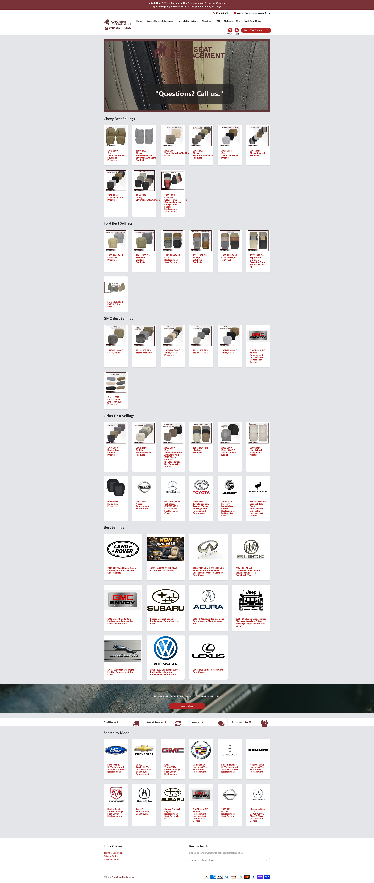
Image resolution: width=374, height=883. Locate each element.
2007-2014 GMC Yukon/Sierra (229, 351)
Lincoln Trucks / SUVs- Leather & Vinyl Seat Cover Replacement (229, 768)
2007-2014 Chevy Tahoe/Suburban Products (229, 154)
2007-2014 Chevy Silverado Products (258, 153)
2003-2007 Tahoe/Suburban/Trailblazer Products (178, 153)
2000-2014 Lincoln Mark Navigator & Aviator (256, 451)
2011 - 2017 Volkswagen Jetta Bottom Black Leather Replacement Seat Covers (165, 672)
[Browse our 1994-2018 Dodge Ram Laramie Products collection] (116, 433)
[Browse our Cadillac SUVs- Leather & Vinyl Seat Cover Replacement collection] (201, 750)
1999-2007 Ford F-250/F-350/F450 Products (200, 258)
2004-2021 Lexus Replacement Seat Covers (208, 670)
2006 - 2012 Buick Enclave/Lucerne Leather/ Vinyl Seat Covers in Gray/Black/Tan (249, 571)
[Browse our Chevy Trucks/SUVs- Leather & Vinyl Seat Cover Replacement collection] (144, 746)
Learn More (187, 705)
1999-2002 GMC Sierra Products (144, 351)
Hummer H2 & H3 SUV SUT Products (114, 503)
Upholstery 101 (232, 21)
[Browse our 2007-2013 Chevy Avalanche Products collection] (116, 180)
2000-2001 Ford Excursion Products (115, 257)
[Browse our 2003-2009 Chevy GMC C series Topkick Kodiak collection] (230, 433)
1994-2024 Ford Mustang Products (200, 450)
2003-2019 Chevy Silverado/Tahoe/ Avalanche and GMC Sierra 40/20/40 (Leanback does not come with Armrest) (173, 457)
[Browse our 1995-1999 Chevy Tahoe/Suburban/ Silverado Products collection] (116, 136)
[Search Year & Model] (268, 30)
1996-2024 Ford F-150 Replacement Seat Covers (172, 258)
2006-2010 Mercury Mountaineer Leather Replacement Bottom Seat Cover (228, 508)
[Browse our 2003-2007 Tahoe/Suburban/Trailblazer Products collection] (173, 136)
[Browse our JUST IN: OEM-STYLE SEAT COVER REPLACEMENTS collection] (165, 546)
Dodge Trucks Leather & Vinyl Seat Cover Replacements (115, 812)
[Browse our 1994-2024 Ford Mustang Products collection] (201, 433)
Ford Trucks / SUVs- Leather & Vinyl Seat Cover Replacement (115, 768)
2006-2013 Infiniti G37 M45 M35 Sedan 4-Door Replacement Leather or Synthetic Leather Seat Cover (208, 571)
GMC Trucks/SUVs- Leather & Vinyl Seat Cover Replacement (172, 769)
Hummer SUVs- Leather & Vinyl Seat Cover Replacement (257, 768)
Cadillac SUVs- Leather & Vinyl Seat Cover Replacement (200, 768)
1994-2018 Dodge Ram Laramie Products (113, 451)
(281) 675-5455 (223, 13)
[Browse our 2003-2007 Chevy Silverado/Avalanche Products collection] (201, 136)
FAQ (218, 21)
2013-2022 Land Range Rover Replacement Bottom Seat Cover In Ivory (121, 570)
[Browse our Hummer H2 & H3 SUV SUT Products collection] (116, 486)
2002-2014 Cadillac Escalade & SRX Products (143, 451)
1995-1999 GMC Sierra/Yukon (115, 351)
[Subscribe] (267, 860)
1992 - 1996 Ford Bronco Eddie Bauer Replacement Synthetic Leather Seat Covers (258, 508)
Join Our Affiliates (113, 859)
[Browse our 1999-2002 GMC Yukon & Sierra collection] (201, 335)
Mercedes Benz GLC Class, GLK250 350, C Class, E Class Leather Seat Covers (172, 507)
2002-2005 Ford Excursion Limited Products (143, 258)
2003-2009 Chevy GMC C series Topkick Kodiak (228, 451)
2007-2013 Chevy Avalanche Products (115, 197)
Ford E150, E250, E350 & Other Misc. (115, 304)
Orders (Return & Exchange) (160, 21)
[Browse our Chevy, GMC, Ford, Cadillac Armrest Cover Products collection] (116, 382)
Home (139, 21)
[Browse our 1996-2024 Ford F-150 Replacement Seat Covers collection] (173, 240)
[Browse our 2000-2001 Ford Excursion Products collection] (116, 240)
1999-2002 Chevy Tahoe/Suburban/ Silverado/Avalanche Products (146, 155)
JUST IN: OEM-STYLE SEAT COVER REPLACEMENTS (163, 569)
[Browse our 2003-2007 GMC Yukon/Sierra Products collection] (173, 335)
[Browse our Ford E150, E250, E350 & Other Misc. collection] (115, 282)
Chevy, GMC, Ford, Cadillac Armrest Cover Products (114, 400)
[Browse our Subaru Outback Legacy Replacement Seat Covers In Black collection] (165, 596)
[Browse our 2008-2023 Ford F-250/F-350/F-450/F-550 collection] (230, 240)
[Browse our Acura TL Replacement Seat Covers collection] (144, 794)
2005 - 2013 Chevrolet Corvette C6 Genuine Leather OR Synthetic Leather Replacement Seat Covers (172, 203)
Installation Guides (188, 21)
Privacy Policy (111, 856)
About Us (206, 21)
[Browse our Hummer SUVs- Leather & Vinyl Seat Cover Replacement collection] (258, 747)
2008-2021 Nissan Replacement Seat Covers (142, 505)
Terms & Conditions (113, 852)
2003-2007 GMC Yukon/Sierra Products (172, 352)
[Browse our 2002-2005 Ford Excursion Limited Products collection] (144, 240)
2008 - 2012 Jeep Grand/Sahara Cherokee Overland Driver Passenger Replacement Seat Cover (251, 622)
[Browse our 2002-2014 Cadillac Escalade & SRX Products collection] (144, 433)
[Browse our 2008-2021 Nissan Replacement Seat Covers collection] (144, 483)
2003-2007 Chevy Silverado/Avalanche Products (203, 154)
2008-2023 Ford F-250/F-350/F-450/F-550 (229, 257)
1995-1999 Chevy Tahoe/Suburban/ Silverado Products (116, 155)
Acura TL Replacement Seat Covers (142, 811)
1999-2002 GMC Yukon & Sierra (200, 351)
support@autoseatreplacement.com (253, 13)
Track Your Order (252, 21)
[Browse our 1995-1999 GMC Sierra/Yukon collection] (116, 335)
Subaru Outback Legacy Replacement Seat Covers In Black (164, 621)
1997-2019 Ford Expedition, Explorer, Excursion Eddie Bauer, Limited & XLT (258, 261)
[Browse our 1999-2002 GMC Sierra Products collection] (144, 335)
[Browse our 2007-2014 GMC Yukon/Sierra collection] (230, 335)
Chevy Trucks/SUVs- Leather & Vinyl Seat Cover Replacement (143, 769)
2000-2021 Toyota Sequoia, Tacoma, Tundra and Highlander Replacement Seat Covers (201, 507)
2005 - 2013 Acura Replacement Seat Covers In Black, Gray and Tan (208, 621)
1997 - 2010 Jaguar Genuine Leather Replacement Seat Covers (120, 672)
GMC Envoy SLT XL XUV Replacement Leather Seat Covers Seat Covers (257, 356)
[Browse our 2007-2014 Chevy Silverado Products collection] (258, 136)
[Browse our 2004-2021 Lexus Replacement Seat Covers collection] (208, 646)
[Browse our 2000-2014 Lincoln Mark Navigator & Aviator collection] (258, 433)
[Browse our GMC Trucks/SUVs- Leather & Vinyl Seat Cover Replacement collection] (172, 745)
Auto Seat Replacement (123, 876)
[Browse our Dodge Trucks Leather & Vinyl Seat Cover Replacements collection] (115, 792)
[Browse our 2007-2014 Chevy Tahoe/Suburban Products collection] (230, 136)
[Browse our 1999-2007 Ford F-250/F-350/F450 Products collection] (201, 240)
